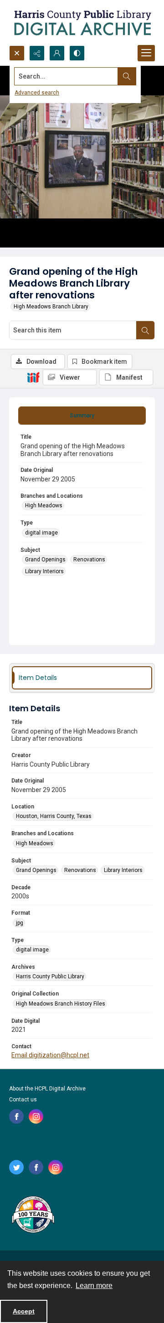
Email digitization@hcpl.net (50, 1055)
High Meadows (43, 505)
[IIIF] (33, 377)
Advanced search (37, 92)
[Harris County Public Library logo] (32, 1215)
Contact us (23, 1099)
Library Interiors (44, 571)
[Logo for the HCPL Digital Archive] (82, 23)
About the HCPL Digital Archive (47, 1088)
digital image (41, 533)
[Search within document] (145, 330)
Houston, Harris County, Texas (54, 816)
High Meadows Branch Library (51, 306)
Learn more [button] (94, 1285)
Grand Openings (45, 559)
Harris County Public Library (50, 976)
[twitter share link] (16, 1167)
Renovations (89, 559)
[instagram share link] (36, 1116)
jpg (19, 923)
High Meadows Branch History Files (60, 1004)
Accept (24, 1311)
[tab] (82, 415)
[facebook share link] (16, 1116)
